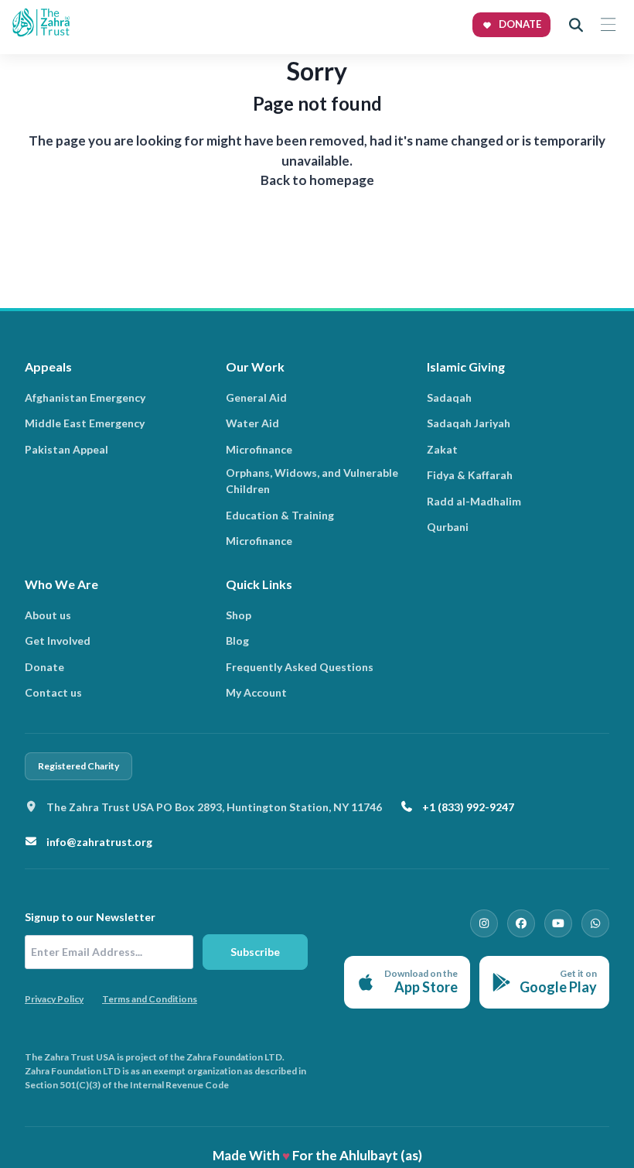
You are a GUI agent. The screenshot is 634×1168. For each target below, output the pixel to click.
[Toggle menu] (608, 25)
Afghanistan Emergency (85, 397)
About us (48, 615)
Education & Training (280, 515)
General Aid (256, 397)
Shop (238, 615)
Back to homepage (317, 180)
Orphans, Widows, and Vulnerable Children (312, 480)
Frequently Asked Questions (299, 666)
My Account (256, 692)
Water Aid (252, 423)
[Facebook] (521, 923)
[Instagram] (484, 923)
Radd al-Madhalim (474, 501)
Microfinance (259, 449)
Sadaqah (449, 397)
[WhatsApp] (595, 923)
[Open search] (576, 25)
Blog (237, 640)
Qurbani (448, 526)
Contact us (53, 692)
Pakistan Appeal (66, 449)
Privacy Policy (54, 999)
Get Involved (57, 640)
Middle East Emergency (85, 423)
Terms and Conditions (149, 999)
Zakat (442, 449)
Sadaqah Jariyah (468, 423)
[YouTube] (558, 923)
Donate (44, 666)
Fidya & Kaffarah (470, 474)
